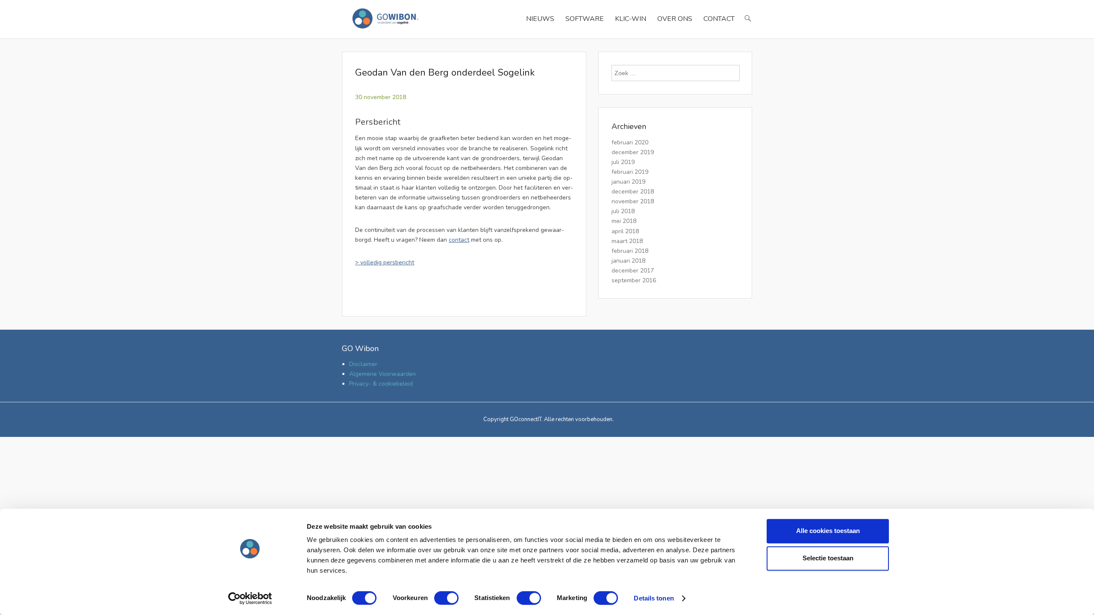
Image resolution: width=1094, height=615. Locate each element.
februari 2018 (630, 251)
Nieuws (540, 18)
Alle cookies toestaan (828, 530)
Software (584, 18)
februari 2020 (630, 142)
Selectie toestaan (828, 558)
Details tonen (653, 598)
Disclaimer (363, 364)
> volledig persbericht (384, 262)
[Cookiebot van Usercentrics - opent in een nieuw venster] (250, 598)
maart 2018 (627, 241)
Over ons (674, 18)
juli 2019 (623, 162)
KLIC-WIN (630, 18)
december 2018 (633, 191)
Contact (719, 18)
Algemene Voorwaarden (382, 374)
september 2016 (634, 280)
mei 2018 (624, 221)
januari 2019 (628, 182)
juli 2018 (623, 211)
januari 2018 (628, 261)
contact (459, 240)
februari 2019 (630, 172)
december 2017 (633, 270)
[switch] (446, 598)
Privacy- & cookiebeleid (381, 384)
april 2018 (625, 231)
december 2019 (633, 152)
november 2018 (633, 201)
